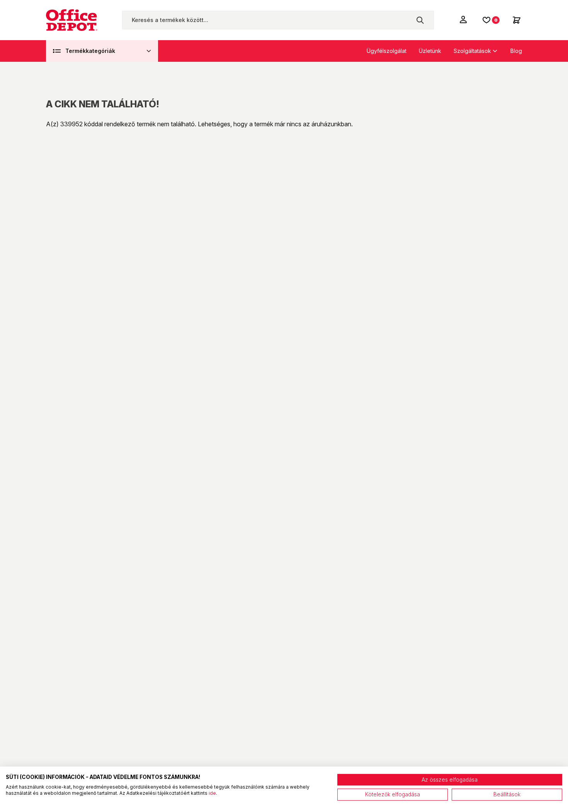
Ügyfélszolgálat (386, 51)
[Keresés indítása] (420, 20)
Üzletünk (430, 51)
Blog (516, 51)
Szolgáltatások (472, 51)
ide (212, 793)
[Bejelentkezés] (464, 19)
